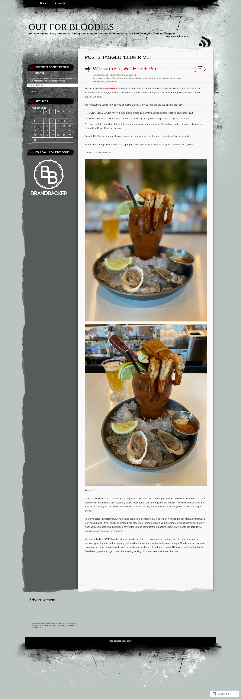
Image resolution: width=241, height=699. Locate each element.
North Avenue (155, 78)
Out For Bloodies (71, 27)
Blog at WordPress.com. (120, 641)
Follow (33, 92)
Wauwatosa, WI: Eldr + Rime (127, 69)
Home (43, 3)
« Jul (29, 143)
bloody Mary (104, 78)
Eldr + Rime (117, 78)
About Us (60, 3)
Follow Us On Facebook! (52, 152)
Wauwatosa (98, 81)
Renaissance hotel (172, 78)
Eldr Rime (129, 78)
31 (35, 140)
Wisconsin (110, 81)
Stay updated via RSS (177, 36)
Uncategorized (128, 75)
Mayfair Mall (141, 78)
